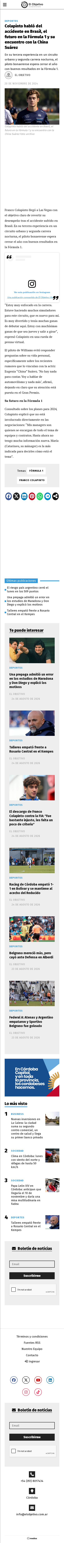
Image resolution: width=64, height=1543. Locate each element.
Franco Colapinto (32, 480)
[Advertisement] (32, 171)
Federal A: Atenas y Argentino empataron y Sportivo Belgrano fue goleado (31, 1021)
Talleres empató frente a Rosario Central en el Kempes (28, 612)
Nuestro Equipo (32, 1349)
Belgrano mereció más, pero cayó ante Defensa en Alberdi (31, 955)
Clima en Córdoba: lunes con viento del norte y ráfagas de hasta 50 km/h (27, 1161)
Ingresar (34, 1361)
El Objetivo (22, 75)
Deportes (11, 20)
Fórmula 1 (36, 470)
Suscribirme (32, 1276)
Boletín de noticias (34, 1248)
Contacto (32, 1355)
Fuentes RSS (32, 1342)
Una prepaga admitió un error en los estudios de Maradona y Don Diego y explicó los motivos (28, 601)
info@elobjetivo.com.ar (32, 1514)
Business (17, 1114)
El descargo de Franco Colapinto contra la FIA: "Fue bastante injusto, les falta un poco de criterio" (31, 818)
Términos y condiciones (32, 1336)
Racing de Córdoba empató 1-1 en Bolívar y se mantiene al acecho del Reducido (31, 888)
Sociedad (17, 1150)
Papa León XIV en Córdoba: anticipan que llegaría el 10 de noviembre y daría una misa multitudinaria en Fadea (26, 1195)
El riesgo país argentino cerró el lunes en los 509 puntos (27, 589)
